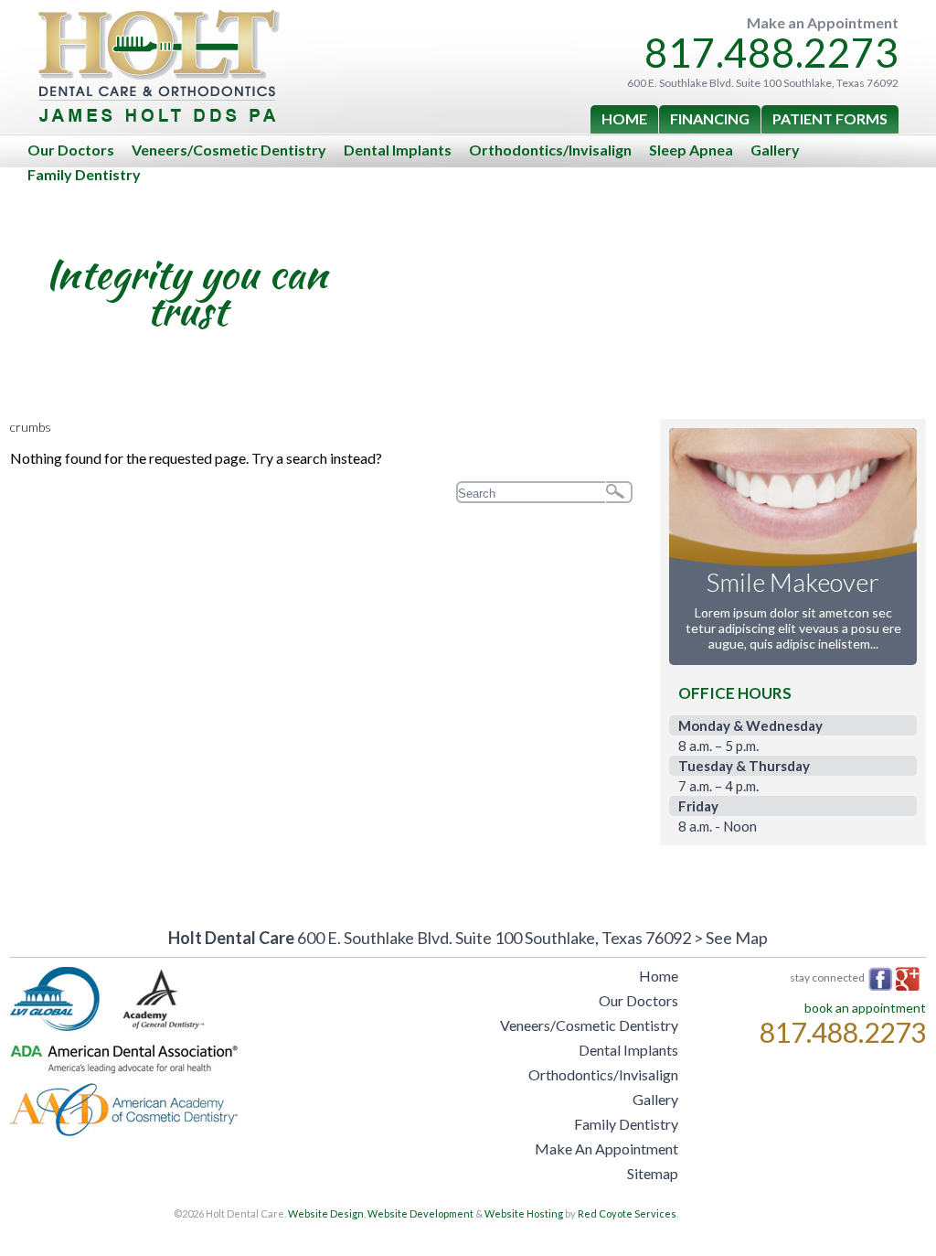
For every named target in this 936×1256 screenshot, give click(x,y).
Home (624, 118)
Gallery (775, 149)
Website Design (326, 1213)
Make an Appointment (823, 22)
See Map (737, 938)
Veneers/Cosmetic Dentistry (229, 149)
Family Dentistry (84, 174)
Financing (710, 118)
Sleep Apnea (691, 149)
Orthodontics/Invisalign (550, 149)
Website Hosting (523, 1213)
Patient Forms (830, 118)
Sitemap (652, 1173)
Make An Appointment (606, 1148)
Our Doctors (70, 149)
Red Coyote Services (627, 1213)
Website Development (420, 1213)
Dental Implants (398, 149)
